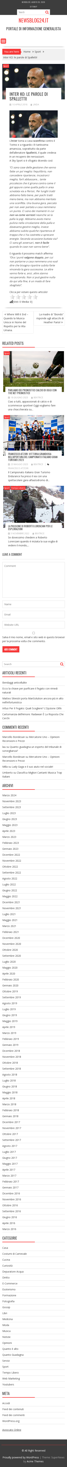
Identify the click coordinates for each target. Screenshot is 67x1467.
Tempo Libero (18, 488)
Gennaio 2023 (10, 848)
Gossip (6, 1307)
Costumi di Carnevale (14, 1253)
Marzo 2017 (9, 1175)
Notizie (6, 1337)
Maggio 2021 (10, 920)
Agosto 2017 (9, 1146)
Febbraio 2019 (10, 1039)
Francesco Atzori (18, 468)
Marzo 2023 (9, 837)
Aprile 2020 (8, 973)
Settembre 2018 (11, 1068)
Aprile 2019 (8, 1027)
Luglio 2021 (9, 914)
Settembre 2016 (11, 1211)
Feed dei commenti (13, 1415)
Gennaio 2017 (10, 1187)
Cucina (6, 1259)
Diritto (6, 1277)
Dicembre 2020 (11, 938)
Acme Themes (35, 1461)
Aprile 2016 (8, 1223)
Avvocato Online (11, 1430)
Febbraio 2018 (10, 1110)
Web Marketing (11, 1378)
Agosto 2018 (9, 1074)
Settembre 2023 (11, 807)
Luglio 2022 (9, 884)
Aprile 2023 (8, 831)
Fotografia (8, 1301)
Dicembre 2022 (11, 854)
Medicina (7, 1319)
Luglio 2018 (9, 1080)
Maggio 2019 (10, 1021)
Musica (6, 1331)
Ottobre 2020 (10, 949)
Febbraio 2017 (10, 1181)
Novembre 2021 (11, 908)
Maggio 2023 (10, 825)
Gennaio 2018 (10, 1116)
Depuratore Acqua (13, 1271)
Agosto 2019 (9, 1003)
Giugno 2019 (9, 1015)
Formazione (9, 1295)
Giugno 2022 (9, 890)
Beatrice (38, 397)
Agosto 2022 (9, 878)
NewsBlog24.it (34, 20)
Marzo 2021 (9, 926)
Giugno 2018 (9, 1086)
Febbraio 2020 (10, 979)
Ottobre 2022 (10, 866)
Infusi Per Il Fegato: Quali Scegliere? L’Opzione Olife (32, 708)
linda (36, 104)
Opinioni (7, 1343)
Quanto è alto (10, 1348)
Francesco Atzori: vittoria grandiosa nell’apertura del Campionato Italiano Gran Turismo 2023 (33, 457)
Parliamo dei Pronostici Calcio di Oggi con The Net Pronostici (32, 391)
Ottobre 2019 (10, 991)
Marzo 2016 (9, 1229)
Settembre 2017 (11, 1140)
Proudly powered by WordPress (21, 1457)
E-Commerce (10, 1283)
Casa (5, 1247)
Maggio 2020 (10, 967)
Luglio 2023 (9, 813)
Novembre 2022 (11, 860)
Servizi (6, 1360)
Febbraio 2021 (10, 932)
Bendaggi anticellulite (14, 682)
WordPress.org (10, 1421)
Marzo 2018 (9, 1104)
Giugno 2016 (9, 1217)
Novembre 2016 (11, 1199)
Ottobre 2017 (10, 1134)
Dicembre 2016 (11, 1193)
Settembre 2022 (11, 872)
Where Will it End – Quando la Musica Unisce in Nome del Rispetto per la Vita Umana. (16, 322)
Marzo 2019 (9, 1033)
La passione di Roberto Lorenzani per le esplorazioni (30, 527)
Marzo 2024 (9, 795)
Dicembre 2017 (11, 1122)
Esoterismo (9, 1289)
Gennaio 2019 (10, 1045)
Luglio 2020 (9, 961)
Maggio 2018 (10, 1092)
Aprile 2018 (8, 1098)
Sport (6, 66)
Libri (4, 1313)
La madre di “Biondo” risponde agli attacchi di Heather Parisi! (50, 318)
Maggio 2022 (10, 896)
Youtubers (8, 1384)
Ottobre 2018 (10, 1062)
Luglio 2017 (9, 1152)
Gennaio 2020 (10, 985)
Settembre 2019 (11, 997)
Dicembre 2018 (11, 1050)
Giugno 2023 (9, 819)
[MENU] (3, 41)
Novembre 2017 (11, 1128)
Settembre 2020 (11, 955)
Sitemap (33, 6)
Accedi (6, 1403)
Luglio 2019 (9, 1009)
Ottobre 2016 (10, 1205)
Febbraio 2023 (10, 843)
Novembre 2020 (11, 944)
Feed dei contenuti (13, 1409)
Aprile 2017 (8, 1169)
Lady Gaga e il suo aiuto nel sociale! (32, 766)
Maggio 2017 (10, 1163)
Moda (5, 1325)
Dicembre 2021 (11, 902)
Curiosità (7, 1265)
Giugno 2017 (9, 1157)
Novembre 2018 (11, 1056)
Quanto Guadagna (13, 1354)
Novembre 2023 (11, 801)
